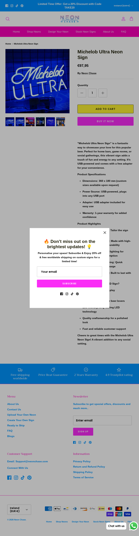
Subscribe (69, 283)
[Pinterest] (77, 294)
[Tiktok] (72, 294)
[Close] (105, 233)
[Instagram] (67, 294)
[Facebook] (61, 294)
